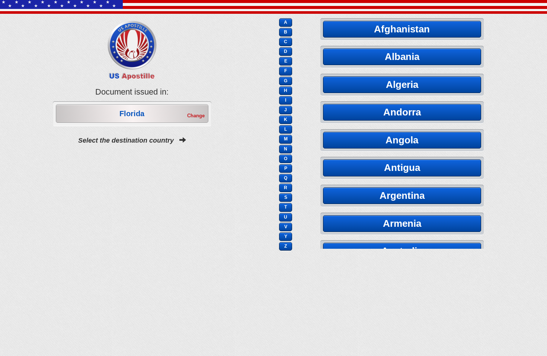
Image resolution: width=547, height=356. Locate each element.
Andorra (402, 112)
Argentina (402, 195)
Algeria (402, 84)
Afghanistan (402, 29)
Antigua (402, 167)
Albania (402, 56)
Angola (402, 140)
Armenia (402, 223)
